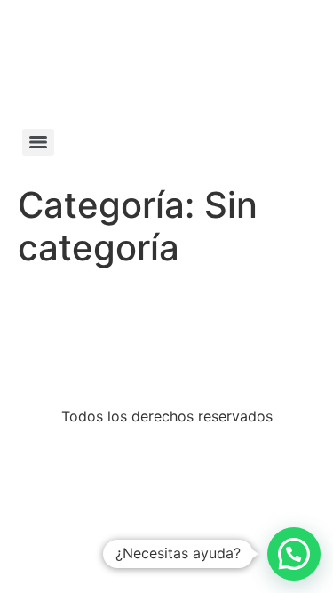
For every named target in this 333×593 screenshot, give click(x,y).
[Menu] (38, 142)
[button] (294, 554)
